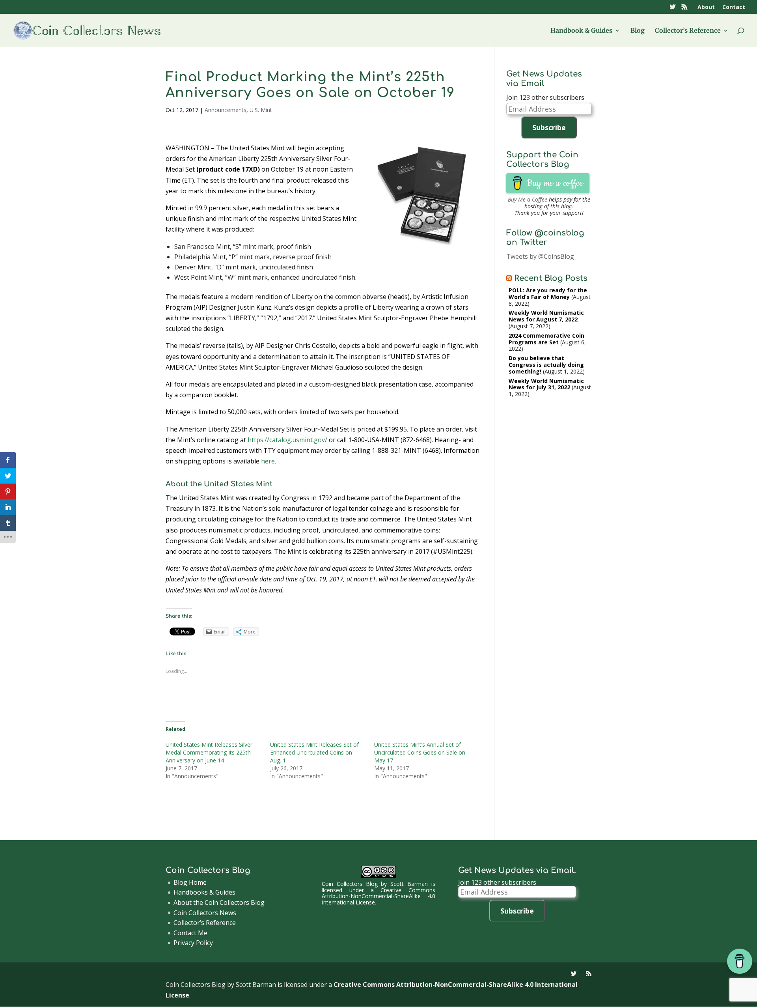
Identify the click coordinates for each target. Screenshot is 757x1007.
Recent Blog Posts (550, 278)
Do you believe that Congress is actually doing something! (546, 364)
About (706, 7)
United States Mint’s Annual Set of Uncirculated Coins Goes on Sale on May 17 (419, 752)
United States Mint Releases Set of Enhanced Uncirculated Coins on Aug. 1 (314, 752)
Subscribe (549, 127)
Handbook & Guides (581, 31)
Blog (637, 31)
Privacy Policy (193, 942)
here (268, 461)
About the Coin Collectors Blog (219, 902)
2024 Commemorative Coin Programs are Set (546, 339)
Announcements (225, 110)
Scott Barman (409, 883)
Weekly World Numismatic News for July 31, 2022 (546, 384)
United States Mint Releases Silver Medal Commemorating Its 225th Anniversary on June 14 (209, 752)
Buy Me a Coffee (527, 199)
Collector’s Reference (688, 31)
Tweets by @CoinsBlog (540, 256)
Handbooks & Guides (204, 892)
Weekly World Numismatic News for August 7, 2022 (546, 316)
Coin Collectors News (204, 912)
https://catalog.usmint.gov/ (287, 439)
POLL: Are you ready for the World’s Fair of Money (548, 293)
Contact (733, 7)
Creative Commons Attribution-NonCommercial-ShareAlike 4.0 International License (378, 896)
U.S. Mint (261, 110)
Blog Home (190, 882)
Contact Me (190, 933)
